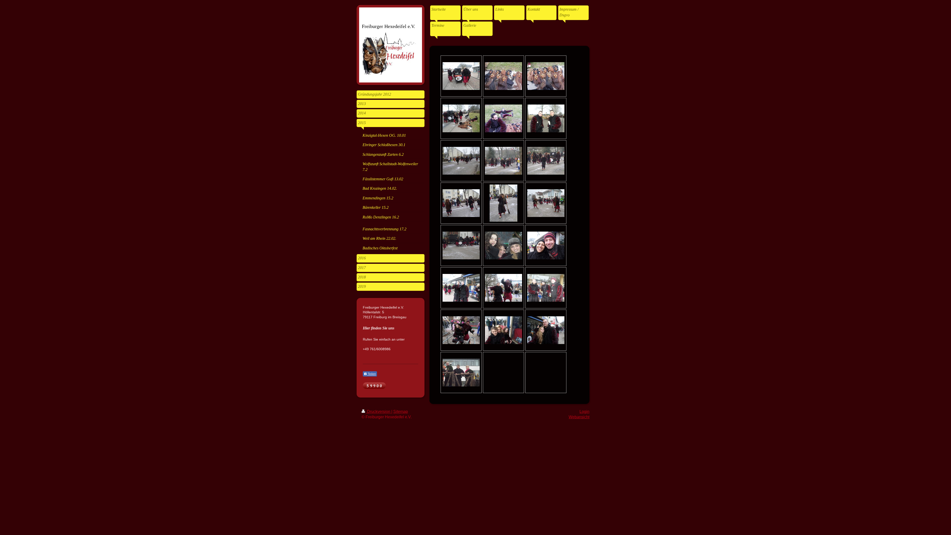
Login (584, 411)
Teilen (371, 374)
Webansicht (579, 417)
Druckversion (378, 411)
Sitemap (400, 411)
